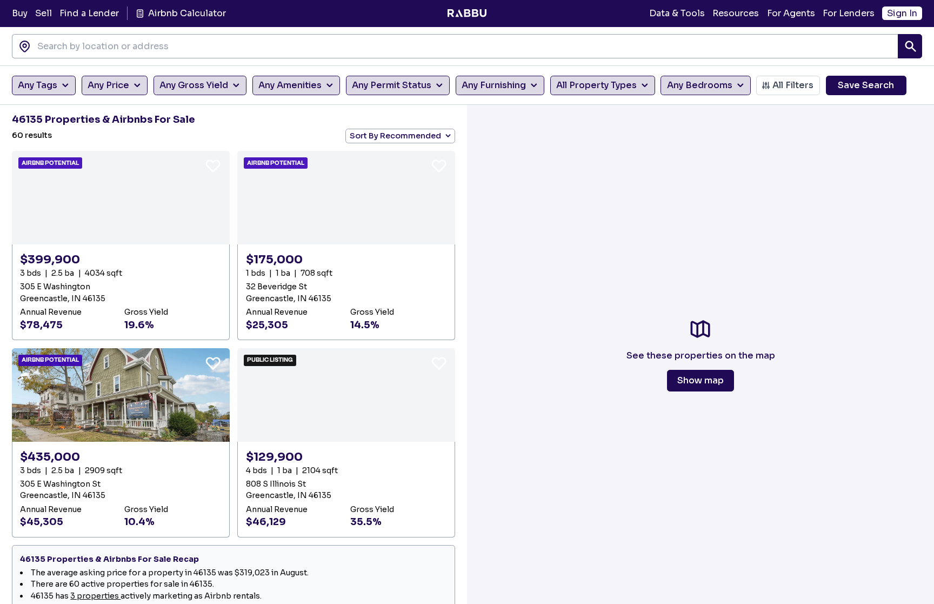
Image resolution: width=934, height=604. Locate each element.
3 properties (95, 596)
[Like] (213, 165)
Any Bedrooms (699, 85)
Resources (735, 13)
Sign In (902, 13)
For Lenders (849, 13)
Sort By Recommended (395, 136)
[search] (910, 46)
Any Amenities (290, 85)
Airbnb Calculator (186, 13)
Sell (43, 13)
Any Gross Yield (193, 85)
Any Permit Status (391, 85)
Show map (700, 380)
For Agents (791, 13)
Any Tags (37, 85)
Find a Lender (89, 13)
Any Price (108, 85)
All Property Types (596, 85)
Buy (20, 13)
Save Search (866, 85)
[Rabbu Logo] (467, 13)
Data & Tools (677, 13)
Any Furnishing (494, 85)
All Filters (792, 85)
